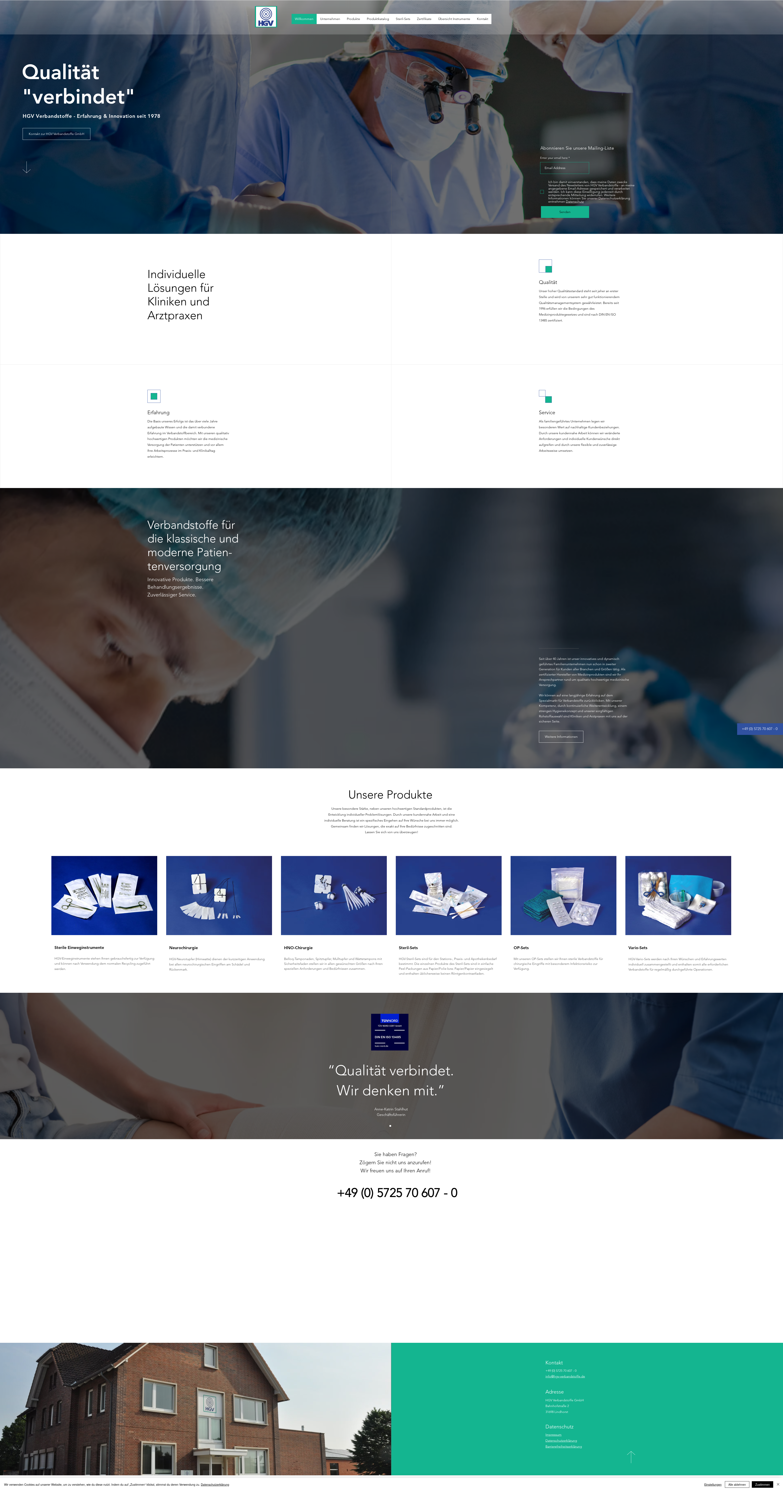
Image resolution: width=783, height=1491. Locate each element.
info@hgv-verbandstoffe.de (565, 1376)
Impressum (553, 1435)
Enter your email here (554, 157)
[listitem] (104, 916)
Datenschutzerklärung (561, 1440)
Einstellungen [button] (713, 1484)
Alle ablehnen (737, 1484)
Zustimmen (762, 1484)
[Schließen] (778, 1484)
